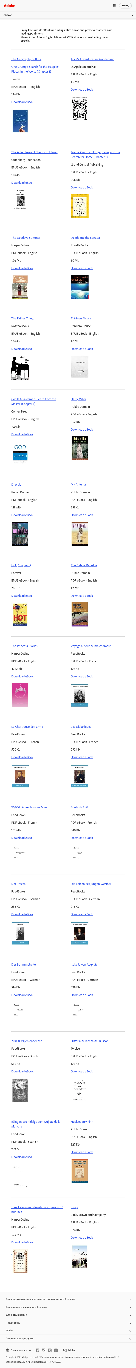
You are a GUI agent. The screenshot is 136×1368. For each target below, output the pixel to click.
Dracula (16, 484)
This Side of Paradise (84, 565)
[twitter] (50, 1350)
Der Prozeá (18, 884)
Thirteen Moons (81, 318)
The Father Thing (22, 318)
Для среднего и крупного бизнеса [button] (26, 1307)
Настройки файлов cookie (104, 1357)
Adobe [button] (9, 1330)
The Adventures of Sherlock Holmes (34, 152)
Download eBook (22, 102)
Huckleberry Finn (82, 1122)
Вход (125, 5)
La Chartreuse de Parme (27, 727)
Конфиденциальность (51, 1357)
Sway (74, 1207)
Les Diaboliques (81, 727)
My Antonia (78, 484)
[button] (115, 5)
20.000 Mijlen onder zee (26, 1041)
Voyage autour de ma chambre (91, 646)
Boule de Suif (79, 807)
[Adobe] (9, 5)
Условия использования (77, 1357)
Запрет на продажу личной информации (26, 1362)
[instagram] (43, 1350)
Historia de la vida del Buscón (90, 1041)
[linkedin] (56, 1350)
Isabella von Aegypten (85, 964)
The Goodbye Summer (25, 238)
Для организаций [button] (16, 1314)
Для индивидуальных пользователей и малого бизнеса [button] (40, 1299)
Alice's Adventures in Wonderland (92, 59)
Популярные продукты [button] (20, 1338)
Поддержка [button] (13, 1322)
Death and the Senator (85, 238)
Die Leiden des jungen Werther (91, 884)
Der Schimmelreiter (24, 964)
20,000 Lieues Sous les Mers (29, 807)
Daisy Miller (78, 399)
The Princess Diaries (24, 646)
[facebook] (37, 1350)
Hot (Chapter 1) (21, 565)
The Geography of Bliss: (26, 59)
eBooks (8, 15)
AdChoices (56, 1362)
